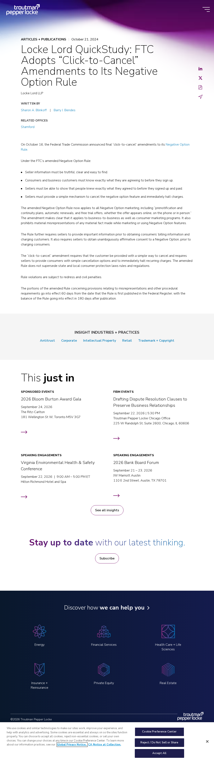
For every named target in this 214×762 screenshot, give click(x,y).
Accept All (159, 753)
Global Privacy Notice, (72, 745)
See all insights (107, 510)
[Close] (207, 741)
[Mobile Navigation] (206, 9)
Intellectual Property (99, 340)
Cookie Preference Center (159, 732)
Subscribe (107, 558)
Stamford (27, 127)
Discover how (104, 608)
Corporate (69, 340)
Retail (127, 340)
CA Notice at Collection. (104, 745)
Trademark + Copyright (156, 340)
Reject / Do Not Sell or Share (159, 742)
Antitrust (47, 340)
